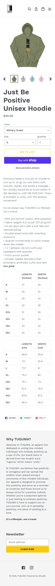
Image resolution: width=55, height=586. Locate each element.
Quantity (41, 136)
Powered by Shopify (36, 576)
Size (6, 136)
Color (7, 124)
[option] (14, 78)
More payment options (27, 167)
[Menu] (49, 8)
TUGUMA (21, 576)
